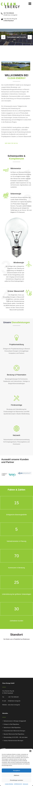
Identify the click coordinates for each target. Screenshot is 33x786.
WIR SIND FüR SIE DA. (11, 143)
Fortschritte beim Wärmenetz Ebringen (14, 730)
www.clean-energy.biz (14, 704)
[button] (30, 751)
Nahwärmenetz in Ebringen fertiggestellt (15, 721)
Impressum (25, 784)
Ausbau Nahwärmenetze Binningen (13, 740)
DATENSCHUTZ (18, 784)
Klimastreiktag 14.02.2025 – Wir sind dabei (15, 737)
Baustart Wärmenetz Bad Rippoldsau (14, 734)
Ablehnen (16, 775)
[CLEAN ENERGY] (10, 3)
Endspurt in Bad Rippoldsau (11, 724)
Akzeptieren (16, 770)
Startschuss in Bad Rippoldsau (12, 727)
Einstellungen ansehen (16, 780)
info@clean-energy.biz (14, 701)
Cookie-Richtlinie (9, 784)
